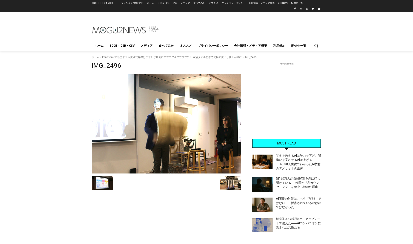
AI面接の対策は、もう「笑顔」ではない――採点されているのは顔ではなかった (298, 203)
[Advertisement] (238, 27)
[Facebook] (295, 9)
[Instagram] (301, 9)
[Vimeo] (312, 9)
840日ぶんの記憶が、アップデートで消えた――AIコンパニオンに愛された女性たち (298, 223)
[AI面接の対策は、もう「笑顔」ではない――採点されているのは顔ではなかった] (262, 205)
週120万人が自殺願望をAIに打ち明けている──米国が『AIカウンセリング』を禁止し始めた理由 (298, 183)
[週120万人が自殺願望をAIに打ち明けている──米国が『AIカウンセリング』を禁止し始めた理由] (262, 184)
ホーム (95, 57)
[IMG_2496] (166, 123)
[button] (316, 45)
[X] (307, 9)
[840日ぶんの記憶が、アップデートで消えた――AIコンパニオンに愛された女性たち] (262, 225)
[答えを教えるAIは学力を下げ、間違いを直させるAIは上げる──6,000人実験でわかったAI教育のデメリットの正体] (262, 162)
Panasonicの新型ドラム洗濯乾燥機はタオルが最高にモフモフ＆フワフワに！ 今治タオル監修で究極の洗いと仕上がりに (172, 57)
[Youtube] (318, 9)
